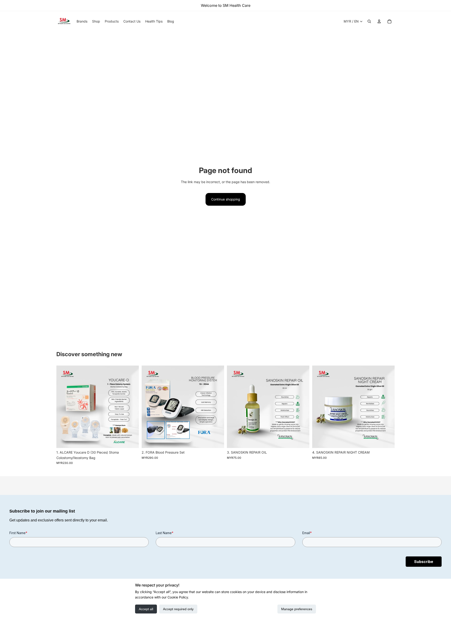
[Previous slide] (63, 407)
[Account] (379, 21)
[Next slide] (132, 407)
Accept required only (178, 609)
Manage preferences (296, 609)
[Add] (131, 441)
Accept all (146, 609)
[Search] (369, 21)
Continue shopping (225, 199)
